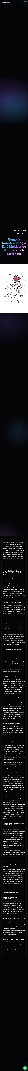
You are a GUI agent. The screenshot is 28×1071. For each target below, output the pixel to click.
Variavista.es (9, 856)
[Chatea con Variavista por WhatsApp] (25, 1068)
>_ (25, 1064)
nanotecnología (8, 605)
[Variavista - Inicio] (6, 2)
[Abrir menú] (25, 2)
